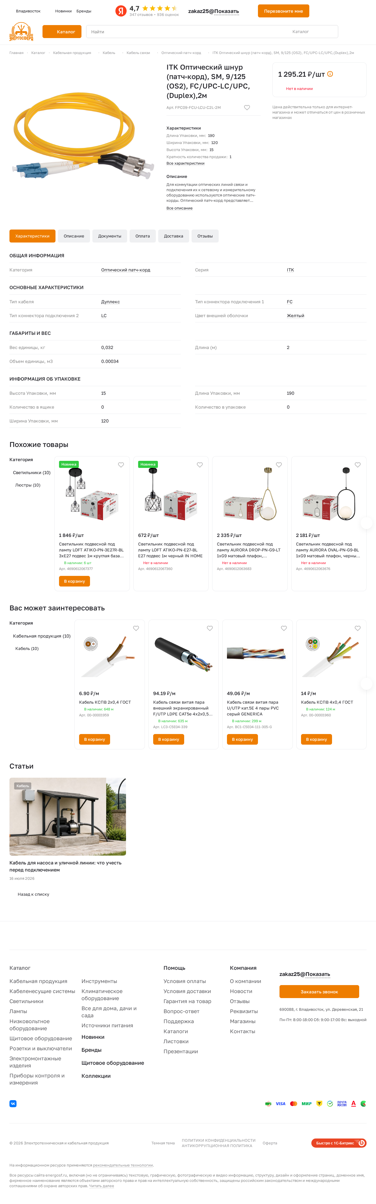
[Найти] (330, 31)
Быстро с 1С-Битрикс (335, 1143)
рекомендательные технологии (123, 1165)
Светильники (32, 472)
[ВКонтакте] (13, 1104)
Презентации (181, 1051)
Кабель (27, 648)
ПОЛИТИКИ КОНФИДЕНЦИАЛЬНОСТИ (219, 1140)
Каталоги (176, 1031)
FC (289, 301)
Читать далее (101, 1185)
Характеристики (32, 235)
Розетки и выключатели (40, 1048)
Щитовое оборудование (40, 1038)
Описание (74, 235)
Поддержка (179, 1021)
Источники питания (107, 1025)
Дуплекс (110, 301)
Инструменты (99, 981)
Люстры (27, 484)
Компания (243, 967)
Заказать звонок (319, 991)
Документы (109, 235)
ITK (290, 269)
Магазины (243, 1021)
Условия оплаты (185, 981)
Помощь (174, 967)
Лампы (18, 1011)
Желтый (295, 315)
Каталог (19, 967)
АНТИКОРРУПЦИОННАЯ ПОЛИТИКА (217, 1145)
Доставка (173, 235)
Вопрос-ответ (182, 1011)
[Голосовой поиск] (320, 32)
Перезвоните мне (283, 11)
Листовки (176, 1041)
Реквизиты (244, 1011)
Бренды (91, 1049)
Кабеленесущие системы (42, 991)
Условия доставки (187, 991)
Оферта (270, 1143)
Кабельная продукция (42, 635)
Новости (241, 991)
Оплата (142, 235)
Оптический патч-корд (125, 269)
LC (104, 315)
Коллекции (96, 1075)
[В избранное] (247, 108)
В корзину (74, 581)
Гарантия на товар (187, 1001)
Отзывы (205, 235)
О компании (245, 981)
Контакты (242, 1031)
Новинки (92, 1036)
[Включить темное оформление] (321, 11)
